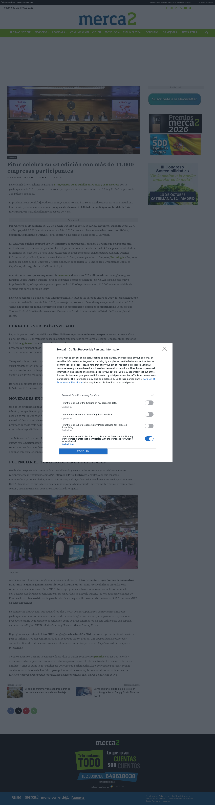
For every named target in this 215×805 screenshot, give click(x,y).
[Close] (165, 350)
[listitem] (107, 395)
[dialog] (107, 402)
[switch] (149, 402)
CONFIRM (83, 451)
